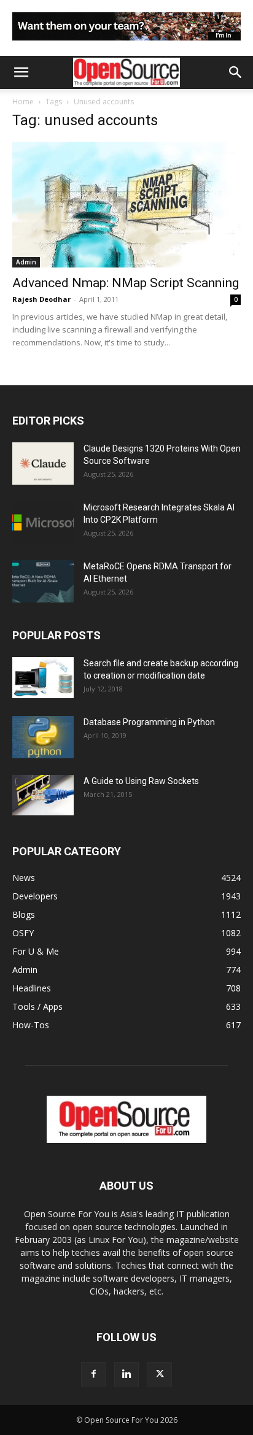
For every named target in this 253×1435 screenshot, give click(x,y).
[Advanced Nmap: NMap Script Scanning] (126, 204)
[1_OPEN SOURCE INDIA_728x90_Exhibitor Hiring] (126, 43)
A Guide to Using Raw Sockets (141, 781)
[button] (21, 72)
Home (23, 101)
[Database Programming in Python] (43, 737)
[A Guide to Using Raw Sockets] (43, 795)
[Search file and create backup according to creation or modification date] (43, 677)
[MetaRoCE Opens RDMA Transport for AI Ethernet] (43, 581)
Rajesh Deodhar (41, 299)
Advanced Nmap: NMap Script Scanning (125, 282)
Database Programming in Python (149, 722)
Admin (26, 262)
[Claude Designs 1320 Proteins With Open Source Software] (43, 463)
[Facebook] (93, 1374)
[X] (159, 1374)
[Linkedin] (126, 1374)
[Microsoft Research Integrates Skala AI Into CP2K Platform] (43, 522)
